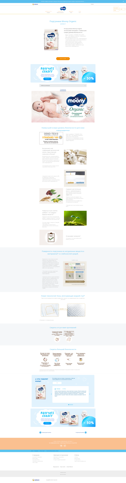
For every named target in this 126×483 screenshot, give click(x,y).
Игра (115, 10)
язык (121, 9)
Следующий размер (80, 432)
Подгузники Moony (36, 459)
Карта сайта (62, 466)
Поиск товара (35, 462)
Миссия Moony (77, 458)
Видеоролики (56, 466)
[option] (70, 394)
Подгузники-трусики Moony (37, 461)
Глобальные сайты (63, 472)
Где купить (116, 7)
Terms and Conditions (63, 474)
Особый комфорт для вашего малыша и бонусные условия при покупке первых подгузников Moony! (62, 1)
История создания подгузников (59, 459)
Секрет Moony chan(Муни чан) (80, 461)
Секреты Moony (56, 458)
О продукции (63, 89)
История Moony (77, 459)
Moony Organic (35, 458)
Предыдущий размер (46, 432)
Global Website (70, 466)
